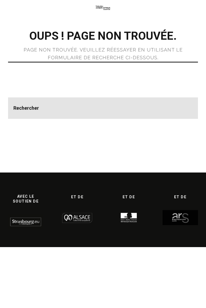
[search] (187, 108)
